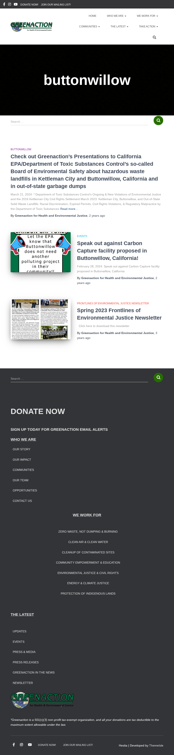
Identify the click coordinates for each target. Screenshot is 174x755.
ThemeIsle (156, 745)
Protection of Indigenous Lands (88, 593)
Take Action (147, 26)
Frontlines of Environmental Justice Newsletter (113, 303)
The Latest (118, 26)
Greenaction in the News (34, 672)
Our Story (21, 449)
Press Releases (26, 662)
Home (92, 15)
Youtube (16, 5)
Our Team (20, 480)
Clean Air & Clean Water (88, 542)
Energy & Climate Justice (88, 583)
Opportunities (25, 490)
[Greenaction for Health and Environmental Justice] (31, 26)
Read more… (69, 209)
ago (97, 215)
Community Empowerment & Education (88, 562)
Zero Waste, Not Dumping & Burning (88, 531)
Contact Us (22, 500)
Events (82, 236)
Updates (19, 631)
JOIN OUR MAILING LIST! (56, 4)
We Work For (146, 15)
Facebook (4, 5)
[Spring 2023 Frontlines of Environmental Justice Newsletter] (41, 319)
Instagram (9, 5)
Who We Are (115, 15)
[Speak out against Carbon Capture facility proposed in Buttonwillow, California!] (41, 252)
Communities (88, 26)
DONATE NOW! (29, 4)
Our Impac (21, 459)
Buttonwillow (21, 149)
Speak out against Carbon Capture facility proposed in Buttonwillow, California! (112, 250)
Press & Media (24, 652)
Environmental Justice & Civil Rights (88, 573)
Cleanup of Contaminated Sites (88, 552)
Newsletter (23, 683)
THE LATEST (22, 614)
